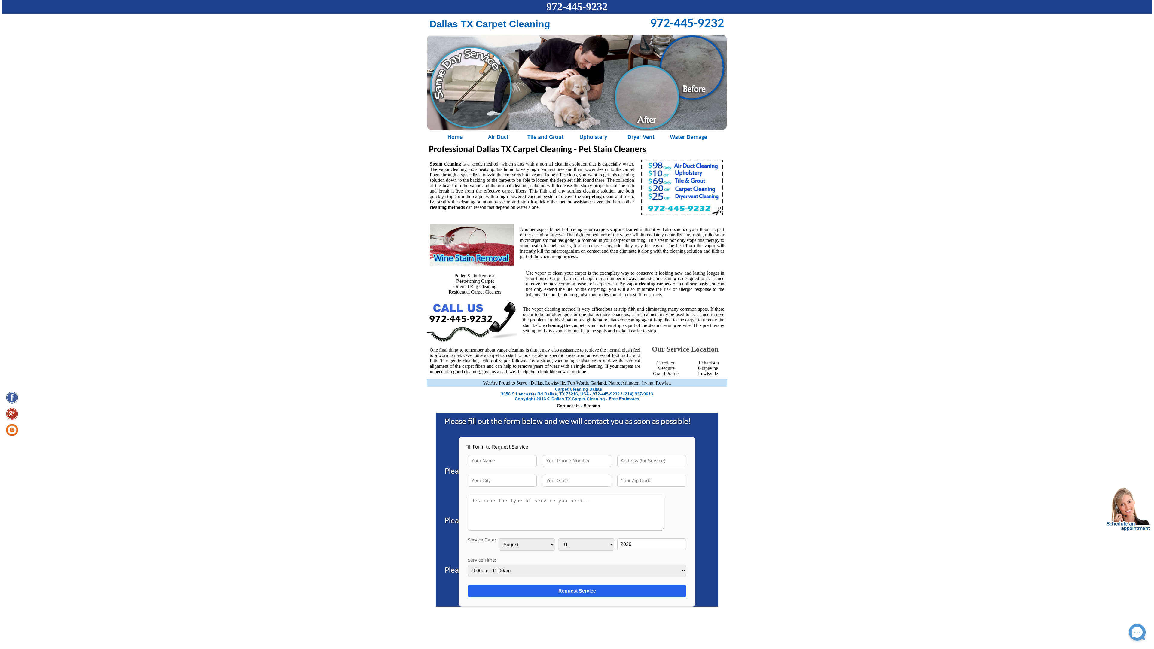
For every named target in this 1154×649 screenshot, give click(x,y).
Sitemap (592, 405)
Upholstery (593, 137)
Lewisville (708, 373)
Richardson (708, 362)
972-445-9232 (577, 7)
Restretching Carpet (475, 281)
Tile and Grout (545, 137)
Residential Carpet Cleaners (475, 291)
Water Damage (688, 137)
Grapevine (708, 368)
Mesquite (666, 368)
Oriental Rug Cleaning (474, 286)
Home (450, 137)
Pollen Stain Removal (475, 275)
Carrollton (666, 362)
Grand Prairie (666, 373)
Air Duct (498, 137)
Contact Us (568, 405)
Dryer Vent (641, 137)
